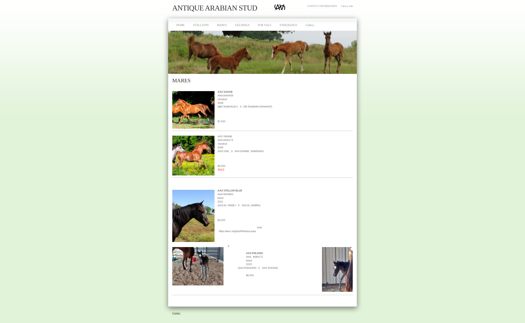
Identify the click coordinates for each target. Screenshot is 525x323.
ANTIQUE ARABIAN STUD (214, 8)
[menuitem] (180, 24)
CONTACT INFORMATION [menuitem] (322, 6)
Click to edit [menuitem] (347, 6)
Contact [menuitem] (176, 313)
